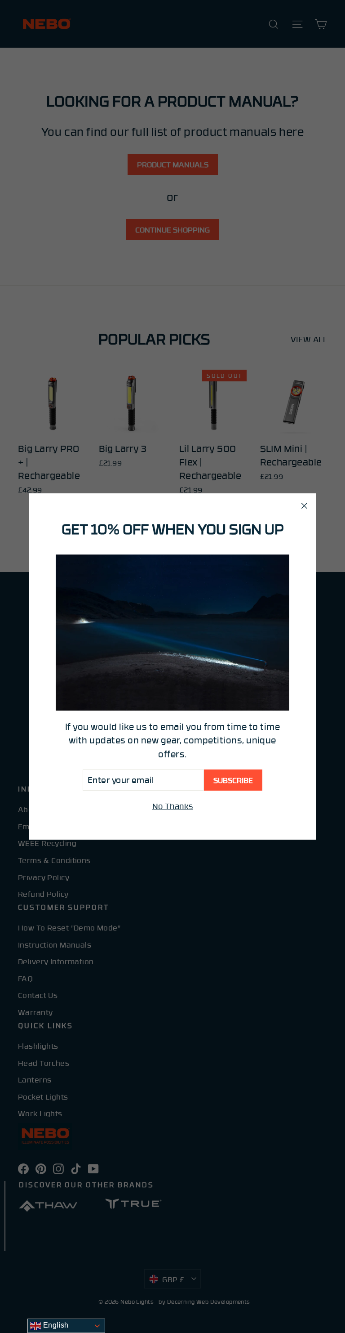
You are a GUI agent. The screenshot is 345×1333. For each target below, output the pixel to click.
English (54, 1325)
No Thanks (172, 806)
